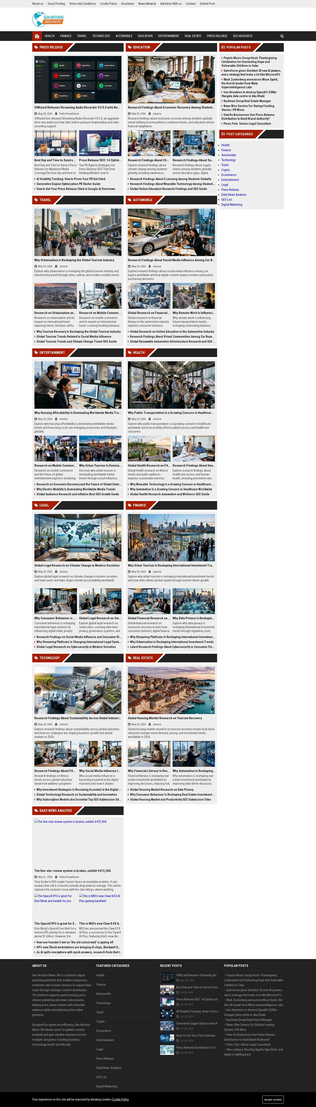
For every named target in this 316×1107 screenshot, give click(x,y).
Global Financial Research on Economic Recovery (149, 618)
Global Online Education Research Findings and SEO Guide (168, 189)
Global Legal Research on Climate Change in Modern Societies (77, 565)
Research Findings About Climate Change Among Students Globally (149, 160)
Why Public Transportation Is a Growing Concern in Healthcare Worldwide (171, 413)
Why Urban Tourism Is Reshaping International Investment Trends (171, 565)
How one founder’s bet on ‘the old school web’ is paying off (75, 942)
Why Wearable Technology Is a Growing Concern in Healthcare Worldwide (172, 484)
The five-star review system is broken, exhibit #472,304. (73, 871)
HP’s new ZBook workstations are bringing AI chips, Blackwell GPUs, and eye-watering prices (79, 947)
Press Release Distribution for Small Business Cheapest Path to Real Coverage (198, 1048)
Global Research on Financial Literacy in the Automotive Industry (149, 313)
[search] (282, 36)
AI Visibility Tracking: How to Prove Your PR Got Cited (71, 179)
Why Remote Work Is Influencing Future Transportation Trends (194, 313)
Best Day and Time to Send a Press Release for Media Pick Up (55, 160)
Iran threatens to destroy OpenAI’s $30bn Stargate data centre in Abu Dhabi (248, 94)
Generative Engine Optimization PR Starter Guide (68, 184)
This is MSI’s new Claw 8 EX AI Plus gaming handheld (100, 923)
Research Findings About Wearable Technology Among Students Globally (172, 184)
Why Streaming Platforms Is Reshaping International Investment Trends (172, 637)
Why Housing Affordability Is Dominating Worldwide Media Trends (77, 413)
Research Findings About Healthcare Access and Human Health (194, 465)
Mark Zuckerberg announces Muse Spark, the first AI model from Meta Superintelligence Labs (249, 83)
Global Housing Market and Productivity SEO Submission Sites (170, 799)
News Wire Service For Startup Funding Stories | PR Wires (247, 108)
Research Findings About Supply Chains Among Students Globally (194, 160)
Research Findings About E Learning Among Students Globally (170, 179)
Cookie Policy (120, 1099)
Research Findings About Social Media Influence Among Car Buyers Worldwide (171, 260)
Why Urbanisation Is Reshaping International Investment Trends (172, 642)
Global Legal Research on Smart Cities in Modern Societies (100, 618)
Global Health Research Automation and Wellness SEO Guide (169, 494)
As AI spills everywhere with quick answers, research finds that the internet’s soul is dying (79, 952)
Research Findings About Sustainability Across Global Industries (77, 718)
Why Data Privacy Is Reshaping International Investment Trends (194, 618)
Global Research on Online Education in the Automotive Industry (172, 331)
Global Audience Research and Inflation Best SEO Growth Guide (78, 494)
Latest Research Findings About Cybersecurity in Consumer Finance (172, 647)
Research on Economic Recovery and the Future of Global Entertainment (79, 484)
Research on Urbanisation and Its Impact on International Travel (55, 313)
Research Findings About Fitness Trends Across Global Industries (55, 771)
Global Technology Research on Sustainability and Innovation (77, 794)
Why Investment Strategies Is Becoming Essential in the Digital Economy (79, 789)
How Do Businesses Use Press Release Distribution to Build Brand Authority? (248, 116)
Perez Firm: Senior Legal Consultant (247, 123)
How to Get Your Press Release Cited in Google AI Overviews (76, 189)
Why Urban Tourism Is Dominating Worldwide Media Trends (100, 465)
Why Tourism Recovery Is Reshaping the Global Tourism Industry (79, 331)
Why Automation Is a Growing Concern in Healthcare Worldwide (171, 489)
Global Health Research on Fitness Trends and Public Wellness (149, 465)
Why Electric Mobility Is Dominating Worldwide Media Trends (76, 489)
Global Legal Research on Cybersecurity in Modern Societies (76, 647)
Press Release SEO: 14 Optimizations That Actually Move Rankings (100, 160)
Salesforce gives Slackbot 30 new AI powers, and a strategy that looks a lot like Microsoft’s (251, 72)
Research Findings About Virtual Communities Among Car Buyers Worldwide (172, 336)
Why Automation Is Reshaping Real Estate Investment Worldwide (194, 771)
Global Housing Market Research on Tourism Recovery (165, 718)
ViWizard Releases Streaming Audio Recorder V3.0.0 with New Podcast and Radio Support (77, 107)
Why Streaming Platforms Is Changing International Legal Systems (79, 642)
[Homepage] (37, 36)
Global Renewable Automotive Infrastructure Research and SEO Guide (172, 341)
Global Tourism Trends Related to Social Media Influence (74, 336)
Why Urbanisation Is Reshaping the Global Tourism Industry (74, 260)
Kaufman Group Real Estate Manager (247, 101)
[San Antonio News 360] (48, 19)
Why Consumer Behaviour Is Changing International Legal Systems (55, 618)
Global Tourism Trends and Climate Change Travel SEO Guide (77, 341)
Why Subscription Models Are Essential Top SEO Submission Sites (79, 799)
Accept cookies (273, 1099)
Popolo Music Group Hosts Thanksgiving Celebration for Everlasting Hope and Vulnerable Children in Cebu (249, 61)
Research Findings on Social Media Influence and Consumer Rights (79, 637)
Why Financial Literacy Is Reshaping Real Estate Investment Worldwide (149, 771)
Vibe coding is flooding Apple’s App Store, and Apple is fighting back (253, 1052)
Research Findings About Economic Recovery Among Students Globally (171, 107)
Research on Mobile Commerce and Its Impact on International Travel (100, 313)
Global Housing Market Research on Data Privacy (161, 789)
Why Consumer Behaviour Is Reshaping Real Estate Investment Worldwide (172, 794)
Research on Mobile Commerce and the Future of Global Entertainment (55, 465)
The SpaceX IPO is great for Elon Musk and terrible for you (55, 923)
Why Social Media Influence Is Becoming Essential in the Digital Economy (100, 771)
